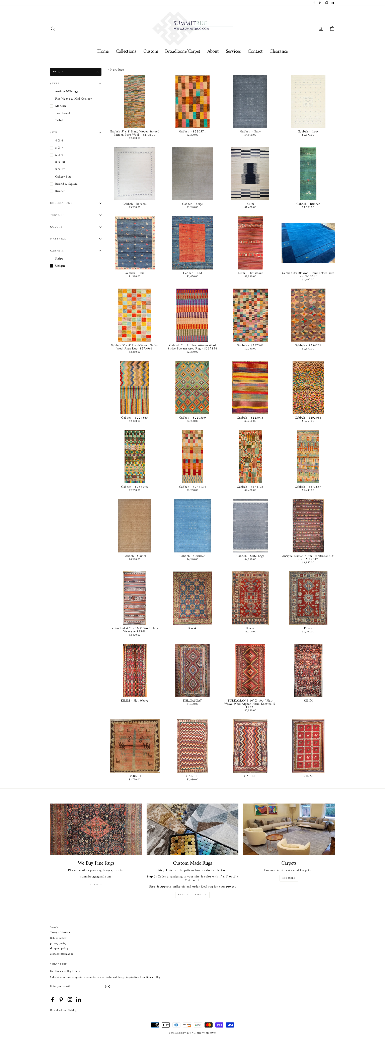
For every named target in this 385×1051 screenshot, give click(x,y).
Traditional (62, 113)
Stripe (59, 258)
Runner (60, 191)
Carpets (57, 250)
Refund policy (58, 938)
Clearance (279, 51)
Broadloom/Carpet (182, 51)
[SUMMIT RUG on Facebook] (52, 999)
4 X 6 (59, 140)
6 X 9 (59, 155)
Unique (58, 72)
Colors (56, 227)
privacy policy (58, 943)
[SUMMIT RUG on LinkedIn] (78, 999)
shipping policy (59, 948)
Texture (57, 215)
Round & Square (66, 184)
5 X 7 (59, 148)
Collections (126, 51)
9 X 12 (60, 169)
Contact (255, 51)
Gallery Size (63, 177)
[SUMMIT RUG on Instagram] (70, 999)
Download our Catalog (63, 1010)
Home (103, 51)
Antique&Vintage (66, 91)
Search (54, 927)
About (213, 51)
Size (53, 132)
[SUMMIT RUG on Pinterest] (61, 999)
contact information (62, 954)
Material (58, 239)
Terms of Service (60, 933)
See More (289, 878)
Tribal (59, 120)
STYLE (55, 83)
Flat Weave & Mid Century (73, 99)
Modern (60, 106)
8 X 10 (60, 162)
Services (233, 51)
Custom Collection (192, 895)
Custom (150, 51)
